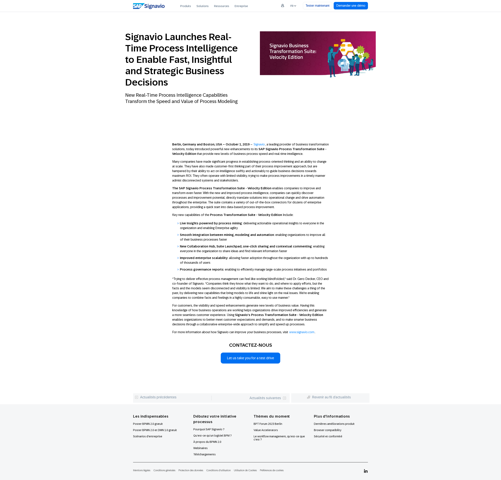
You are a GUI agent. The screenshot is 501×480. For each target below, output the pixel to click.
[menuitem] (186, 6)
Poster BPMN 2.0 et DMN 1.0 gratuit (155, 430)
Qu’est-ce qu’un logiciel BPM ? (212, 435)
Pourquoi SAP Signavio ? (208, 429)
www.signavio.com (301, 332)
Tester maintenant (317, 5)
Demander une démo (350, 5)
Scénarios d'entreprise (147, 436)
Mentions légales (141, 470)
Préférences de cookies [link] (272, 470)
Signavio (259, 144)
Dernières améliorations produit (334, 423)
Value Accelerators (266, 430)
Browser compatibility (327, 430)
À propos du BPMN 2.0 (207, 441)
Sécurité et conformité (328, 436)
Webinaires (200, 448)
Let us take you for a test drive (250, 358)
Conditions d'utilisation (218, 470)
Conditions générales (164, 470)
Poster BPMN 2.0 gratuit (148, 423)
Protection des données (190, 470)
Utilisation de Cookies (245, 470)
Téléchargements (204, 454)
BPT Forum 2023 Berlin (268, 423)
